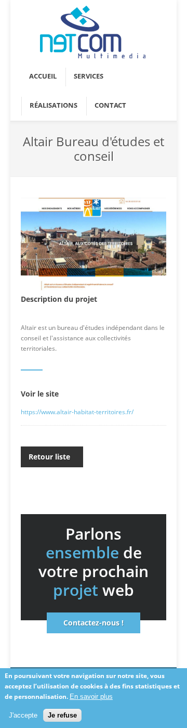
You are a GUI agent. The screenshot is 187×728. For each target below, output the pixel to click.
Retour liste (49, 457)
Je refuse (62, 715)
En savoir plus (91, 696)
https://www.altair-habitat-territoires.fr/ (77, 411)
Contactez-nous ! (93, 623)
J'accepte (23, 715)
